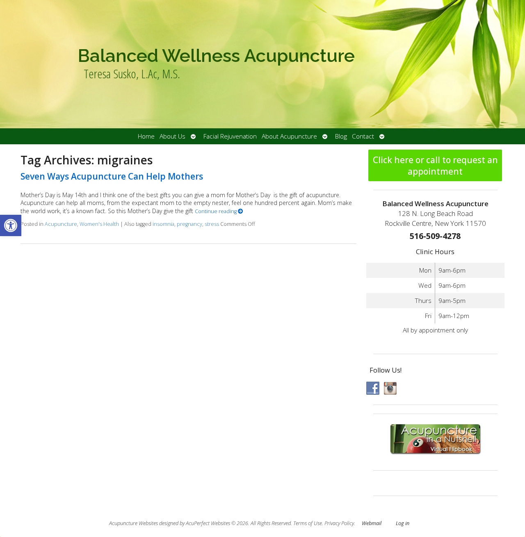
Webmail (371, 523)
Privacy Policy (339, 523)
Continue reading (216, 211)
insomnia (163, 224)
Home (146, 136)
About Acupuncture (289, 136)
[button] (10, 225)
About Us (172, 136)
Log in (402, 523)
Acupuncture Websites (133, 523)
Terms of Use (307, 523)
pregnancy (189, 224)
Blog (341, 136)
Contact (363, 136)
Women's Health (99, 224)
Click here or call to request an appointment (435, 165)
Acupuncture (61, 224)
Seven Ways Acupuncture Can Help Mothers (112, 176)
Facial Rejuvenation (230, 136)
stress (212, 224)
